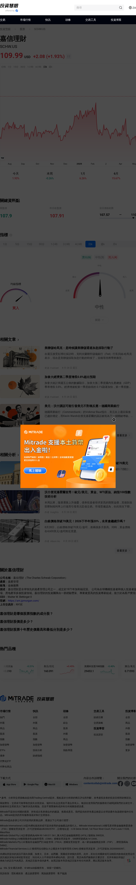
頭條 (68, 19)
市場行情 (25, 19)
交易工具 (90, 19)
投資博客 (116, 19)
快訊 (48, 19)
